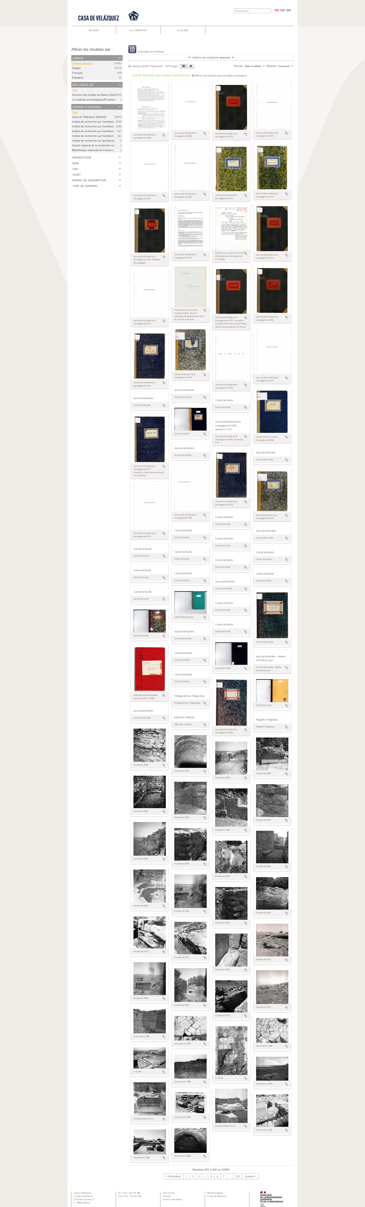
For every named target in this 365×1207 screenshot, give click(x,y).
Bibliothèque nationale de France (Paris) (96, 150)
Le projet (183, 30)
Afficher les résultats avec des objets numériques (220, 75)
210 (238, 1176)
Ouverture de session (172, 1199)
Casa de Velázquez (82, 1193)
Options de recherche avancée (211, 57)
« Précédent (173, 1176)
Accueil (93, 30)
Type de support (85, 186)
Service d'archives (86, 107)
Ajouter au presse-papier (164, 135)
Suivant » (250, 1176)
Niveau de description (89, 180)
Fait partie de (82, 84)
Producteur (81, 157)
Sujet (76, 174)
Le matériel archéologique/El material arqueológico (102, 99)
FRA (277, 10)
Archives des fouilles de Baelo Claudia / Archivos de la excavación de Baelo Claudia (122, 94)
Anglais (76, 68)
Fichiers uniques (82, 63)
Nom (75, 163)
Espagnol (77, 77)
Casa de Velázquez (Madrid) (89, 117)
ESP (282, 10)
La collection (138, 30)
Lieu (75, 168)
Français (77, 72)
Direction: (272, 66)
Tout (74, 90)
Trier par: (238, 66)
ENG (288, 10)
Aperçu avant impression (147, 66)
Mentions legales (215, 1193)
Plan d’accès (169, 1193)
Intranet (167, 1196)
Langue (77, 58)
